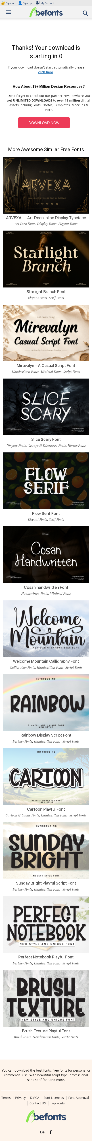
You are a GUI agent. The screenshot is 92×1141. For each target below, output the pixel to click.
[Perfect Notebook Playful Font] (46, 924)
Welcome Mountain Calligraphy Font (46, 661)
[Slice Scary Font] (46, 407)
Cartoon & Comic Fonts (22, 815)
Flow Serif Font (46, 513)
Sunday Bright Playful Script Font (46, 883)
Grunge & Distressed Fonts (47, 445)
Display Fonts (46, 223)
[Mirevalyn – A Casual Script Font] (46, 333)
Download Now (44, 123)
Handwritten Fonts (25, 371)
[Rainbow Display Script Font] (46, 702)
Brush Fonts (22, 1037)
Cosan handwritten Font (46, 587)
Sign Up (25, 3)
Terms (6, 1098)
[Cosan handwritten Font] (46, 554)
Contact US (37, 1103)
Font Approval (78, 1098)
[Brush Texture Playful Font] (46, 998)
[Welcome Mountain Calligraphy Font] (46, 628)
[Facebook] (51, 1132)
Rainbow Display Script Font (46, 735)
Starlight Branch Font (46, 291)
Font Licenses (54, 1098)
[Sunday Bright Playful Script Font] (46, 850)
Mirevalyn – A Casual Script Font (46, 365)
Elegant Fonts (67, 223)
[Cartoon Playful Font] (46, 776)
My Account (47, 3)
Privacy (20, 1098)
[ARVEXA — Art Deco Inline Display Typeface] (46, 185)
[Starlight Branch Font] (46, 259)
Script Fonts (71, 371)
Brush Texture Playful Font (46, 1031)
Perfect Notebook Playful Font (46, 957)
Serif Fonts (56, 298)
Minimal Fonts (50, 371)
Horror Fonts (77, 445)
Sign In (8, 3)
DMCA (34, 1098)
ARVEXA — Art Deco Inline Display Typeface (46, 217)
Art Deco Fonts (25, 223)
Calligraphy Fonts (22, 667)
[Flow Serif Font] (46, 480)
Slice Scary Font (46, 439)
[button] (85, 14)
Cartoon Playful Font (46, 809)
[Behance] (42, 1132)
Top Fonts (57, 1103)
